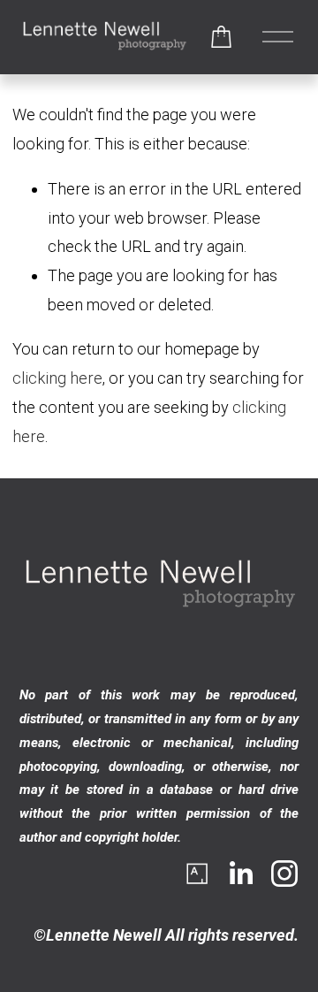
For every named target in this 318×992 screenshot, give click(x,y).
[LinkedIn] (240, 873)
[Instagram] (284, 873)
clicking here (57, 378)
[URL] (196, 873)
